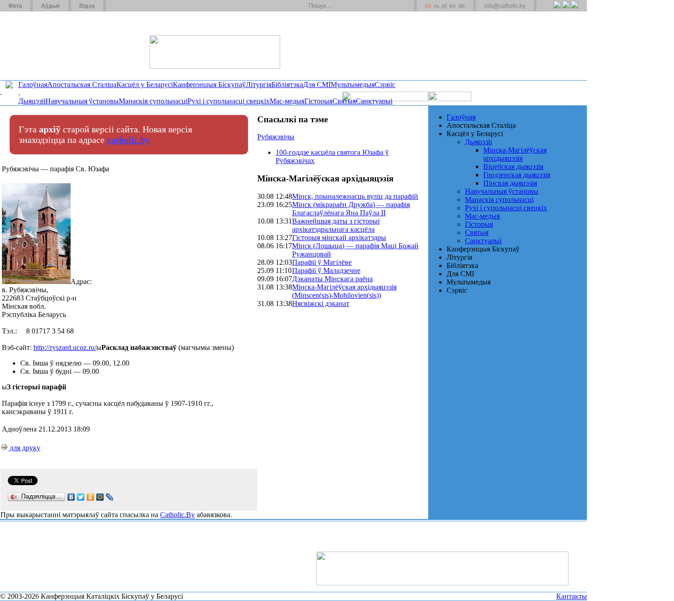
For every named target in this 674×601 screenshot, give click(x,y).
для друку (24, 448)
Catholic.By (177, 515)
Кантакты (571, 596)
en (452, 6)
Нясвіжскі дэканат (320, 303)
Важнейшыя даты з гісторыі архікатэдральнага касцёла (336, 225)
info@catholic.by (504, 6)
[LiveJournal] (110, 497)
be (428, 6)
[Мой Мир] (100, 497)
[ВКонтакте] (71, 497)
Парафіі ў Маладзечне (326, 270)
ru (436, 6)
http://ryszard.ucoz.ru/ (64, 347)
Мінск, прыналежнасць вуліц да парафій (355, 196)
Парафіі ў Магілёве (322, 262)
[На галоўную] (34, 45)
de (462, 6)
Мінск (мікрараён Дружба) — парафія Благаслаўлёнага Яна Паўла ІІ (351, 209)
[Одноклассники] (90, 497)
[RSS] (556, 9)
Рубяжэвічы (275, 137)
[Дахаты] (116, 6)
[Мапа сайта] (139, 6)
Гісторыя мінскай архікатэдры (339, 237)
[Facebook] (574, 9)
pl (444, 6)
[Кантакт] (127, 6)
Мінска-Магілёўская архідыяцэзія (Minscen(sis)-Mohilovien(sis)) (344, 291)
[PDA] (548, 9)
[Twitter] (565, 9)
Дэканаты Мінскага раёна (332, 279)
